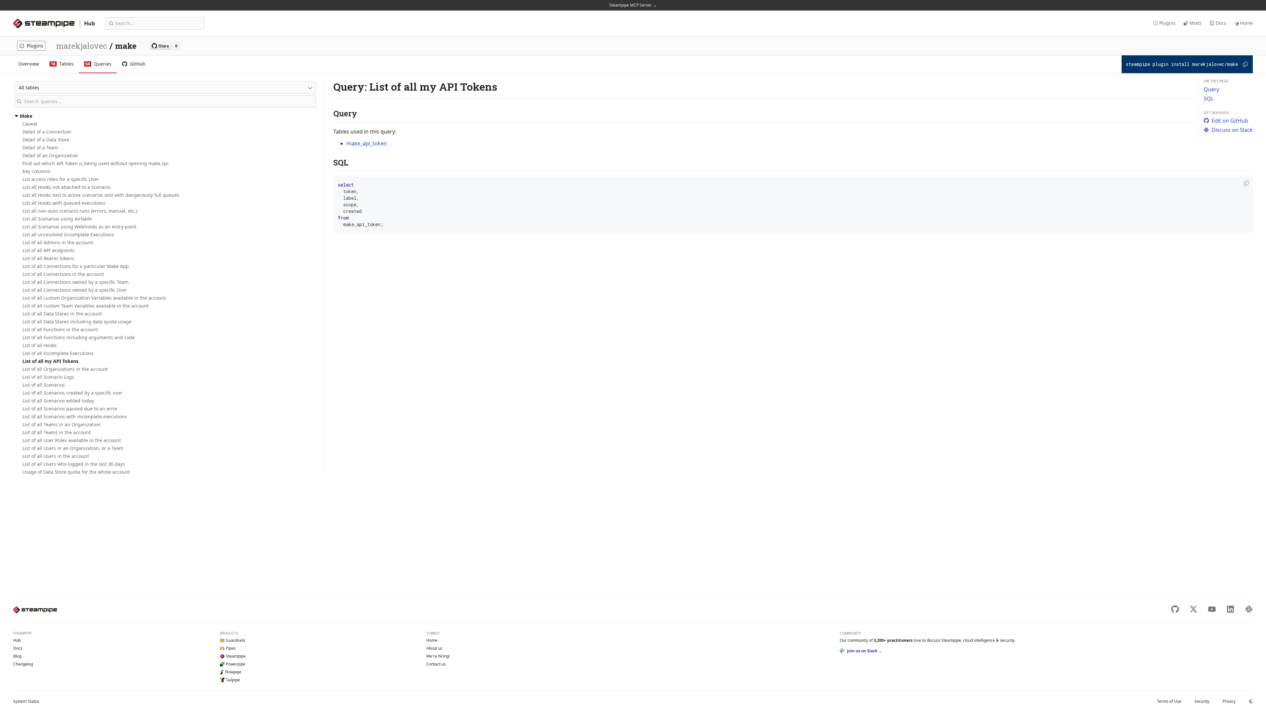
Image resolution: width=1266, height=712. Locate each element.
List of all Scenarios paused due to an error (70, 408)
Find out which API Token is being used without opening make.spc (95, 163)
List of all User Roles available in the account (71, 440)
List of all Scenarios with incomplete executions (74, 416)
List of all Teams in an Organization (61, 424)
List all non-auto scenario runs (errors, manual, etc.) (79, 211)
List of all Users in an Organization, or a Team (72, 448)
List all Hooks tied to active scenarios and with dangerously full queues (100, 195)
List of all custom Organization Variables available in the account (94, 298)
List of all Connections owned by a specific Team (75, 282)
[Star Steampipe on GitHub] (165, 46)
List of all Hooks (39, 345)
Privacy (1229, 701)
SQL (1209, 98)
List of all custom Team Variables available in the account (85, 306)
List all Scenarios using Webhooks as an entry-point (79, 226)
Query (1211, 89)
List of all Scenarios (43, 385)
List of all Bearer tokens (48, 258)
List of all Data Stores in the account (62, 314)
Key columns (36, 171)
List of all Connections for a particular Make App (75, 266)
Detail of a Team (40, 147)
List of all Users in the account (55, 456)
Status (26, 701)
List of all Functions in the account (60, 329)
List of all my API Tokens (50, 361)
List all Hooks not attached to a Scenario (66, 187)
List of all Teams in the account (56, 432)
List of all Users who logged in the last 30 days (73, 464)
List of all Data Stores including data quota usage (77, 321)
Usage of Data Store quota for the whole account (76, 472)
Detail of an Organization (50, 155)
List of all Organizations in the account (65, 369)
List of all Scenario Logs (48, 377)
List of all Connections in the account (63, 274)
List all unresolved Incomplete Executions (68, 234)
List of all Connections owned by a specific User (74, 290)
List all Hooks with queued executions (64, 203)
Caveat (29, 124)
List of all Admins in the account (57, 242)
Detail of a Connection (46, 132)
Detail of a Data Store (45, 139)
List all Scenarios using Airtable (57, 219)
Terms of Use (1169, 701)
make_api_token (367, 143)
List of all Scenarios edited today (58, 401)
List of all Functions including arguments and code (78, 337)
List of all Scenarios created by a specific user (72, 393)
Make (26, 116)
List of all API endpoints (48, 250)
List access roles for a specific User (60, 179)
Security (1201, 701)
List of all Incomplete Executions (58, 353)
